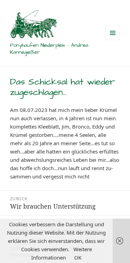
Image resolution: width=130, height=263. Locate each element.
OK (77, 257)
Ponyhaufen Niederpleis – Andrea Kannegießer (49, 49)
